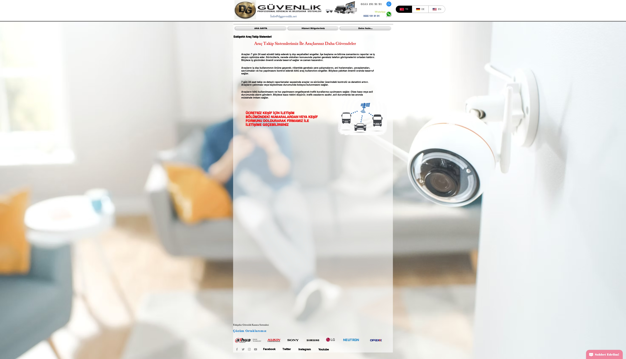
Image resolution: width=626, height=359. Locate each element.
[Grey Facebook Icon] (237, 349)
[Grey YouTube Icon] (255, 349)
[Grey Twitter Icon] (243, 349)
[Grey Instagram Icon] (249, 349)
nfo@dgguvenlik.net (284, 17)
